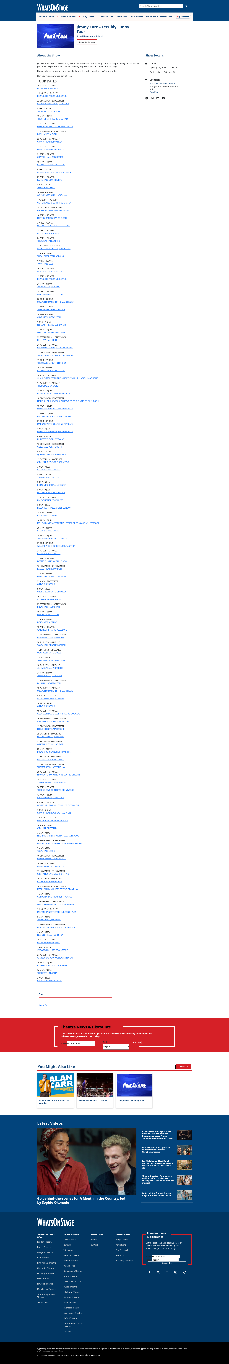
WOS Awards (137, 16)
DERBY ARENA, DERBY (47, 622)
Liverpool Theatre (45, 1283)
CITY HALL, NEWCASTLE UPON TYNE (53, 462)
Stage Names (122, 1239)
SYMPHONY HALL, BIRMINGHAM (51, 782)
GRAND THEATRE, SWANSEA (49, 141)
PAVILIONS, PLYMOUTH (47, 88)
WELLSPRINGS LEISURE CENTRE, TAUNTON (56, 546)
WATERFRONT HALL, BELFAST (50, 744)
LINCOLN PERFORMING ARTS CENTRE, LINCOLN (58, 774)
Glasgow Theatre (45, 1252)
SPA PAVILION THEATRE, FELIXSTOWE (53, 225)
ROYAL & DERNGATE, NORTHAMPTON (54, 752)
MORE (182, 1066)
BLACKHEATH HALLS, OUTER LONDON (54, 508)
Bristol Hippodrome (159, 83)
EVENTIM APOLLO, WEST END (50, 736)
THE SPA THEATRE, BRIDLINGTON (52, 538)
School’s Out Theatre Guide (159, 16)
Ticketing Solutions (124, 1260)
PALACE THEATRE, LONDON (49, 569)
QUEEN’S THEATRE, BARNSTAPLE (51, 454)
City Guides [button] (89, 16)
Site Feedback (122, 1250)
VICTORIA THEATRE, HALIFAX (50, 599)
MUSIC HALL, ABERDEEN (48, 233)
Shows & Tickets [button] (47, 16)
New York (94, 1245)
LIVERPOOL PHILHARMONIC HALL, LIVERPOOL (58, 835)
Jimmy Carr (44, 1005)
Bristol (99, 36)
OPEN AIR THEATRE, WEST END (51, 332)
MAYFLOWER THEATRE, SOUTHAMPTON (55, 408)
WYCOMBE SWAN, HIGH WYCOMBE (53, 210)
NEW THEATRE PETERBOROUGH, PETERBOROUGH (59, 843)
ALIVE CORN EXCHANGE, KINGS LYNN (53, 248)
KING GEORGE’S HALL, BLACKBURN (52, 965)
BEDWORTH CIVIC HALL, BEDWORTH (53, 393)
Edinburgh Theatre (45, 1273)
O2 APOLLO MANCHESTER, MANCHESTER (55, 302)
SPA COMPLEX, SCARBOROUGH (51, 492)
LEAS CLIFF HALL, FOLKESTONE (51, 935)
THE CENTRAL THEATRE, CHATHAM (52, 119)
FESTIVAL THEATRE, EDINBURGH (51, 325)
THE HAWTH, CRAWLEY (47, 973)
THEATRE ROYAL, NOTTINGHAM (51, 767)
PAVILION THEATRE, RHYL (48, 942)
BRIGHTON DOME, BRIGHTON (50, 637)
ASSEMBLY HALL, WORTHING (50, 668)
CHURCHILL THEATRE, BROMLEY (51, 591)
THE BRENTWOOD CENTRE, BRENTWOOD (55, 355)
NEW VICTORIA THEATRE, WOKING (52, 820)
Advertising (121, 1245)
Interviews (68, 1250)
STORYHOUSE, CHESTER (48, 477)
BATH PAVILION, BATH (47, 134)
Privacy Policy (83, 1355)
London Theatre (44, 1242)
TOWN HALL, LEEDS (46, 187)
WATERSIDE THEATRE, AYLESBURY (52, 630)
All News (67, 1331)
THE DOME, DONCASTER (48, 386)
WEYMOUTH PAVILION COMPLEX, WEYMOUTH (58, 805)
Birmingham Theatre (46, 1263)
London (93, 1239)
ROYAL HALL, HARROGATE (48, 607)
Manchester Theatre (46, 1289)
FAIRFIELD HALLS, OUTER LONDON (52, 561)
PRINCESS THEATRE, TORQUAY (50, 439)
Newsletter (122, 16)
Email (64, 1043)
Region (106, 1042)
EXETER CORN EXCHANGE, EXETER (52, 218)
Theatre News (69, 1239)
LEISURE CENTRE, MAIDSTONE (50, 729)
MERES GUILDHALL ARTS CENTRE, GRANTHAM (57, 889)
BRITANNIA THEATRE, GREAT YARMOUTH (55, 347)
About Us (120, 1255)
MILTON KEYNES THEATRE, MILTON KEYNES (56, 912)
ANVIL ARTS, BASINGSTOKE (49, 317)
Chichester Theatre (45, 1268)
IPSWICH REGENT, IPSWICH (49, 980)
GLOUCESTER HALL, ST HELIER (50, 698)
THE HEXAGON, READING (48, 111)
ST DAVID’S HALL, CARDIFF (48, 469)
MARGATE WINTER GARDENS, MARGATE (55, 424)
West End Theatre (71, 1255)
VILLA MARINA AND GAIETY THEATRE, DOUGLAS (58, 713)
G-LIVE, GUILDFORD (46, 584)
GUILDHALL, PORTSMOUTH (49, 271)
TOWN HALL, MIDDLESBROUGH (51, 645)
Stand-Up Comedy (87, 42)
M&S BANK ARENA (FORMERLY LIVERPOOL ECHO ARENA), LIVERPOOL (68, 523)
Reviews (67, 1245)
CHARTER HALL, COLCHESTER (50, 157)
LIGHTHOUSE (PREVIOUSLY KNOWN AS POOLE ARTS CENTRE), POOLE (68, 401)
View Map (154, 92)
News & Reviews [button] (69, 16)
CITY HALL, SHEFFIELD (47, 828)
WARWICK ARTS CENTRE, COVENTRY (53, 103)
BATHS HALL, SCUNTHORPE (49, 180)
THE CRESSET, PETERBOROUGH (51, 256)
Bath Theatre (43, 1257)
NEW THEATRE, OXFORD (48, 614)
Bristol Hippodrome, (86, 36)
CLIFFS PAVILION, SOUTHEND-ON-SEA (54, 172)
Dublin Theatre (44, 1247)
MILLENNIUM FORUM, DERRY (50, 759)
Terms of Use (95, 1355)
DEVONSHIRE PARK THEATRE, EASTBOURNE (56, 927)
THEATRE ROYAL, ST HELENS (49, 675)
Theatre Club (107, 16)
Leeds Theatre (43, 1278)
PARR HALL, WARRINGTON (49, 683)
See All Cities (42, 1302)
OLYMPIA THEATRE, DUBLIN (49, 652)
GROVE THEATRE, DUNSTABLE (50, 797)
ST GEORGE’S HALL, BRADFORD (51, 164)
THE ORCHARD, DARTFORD (49, 919)
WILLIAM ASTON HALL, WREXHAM (52, 195)
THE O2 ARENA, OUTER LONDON (52, 363)
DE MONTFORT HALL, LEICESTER (51, 485)
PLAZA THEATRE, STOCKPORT (50, 500)
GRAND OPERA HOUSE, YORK (50, 294)
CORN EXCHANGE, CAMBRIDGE (51, 866)
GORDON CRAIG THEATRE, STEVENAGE (54, 896)
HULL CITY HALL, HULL (47, 340)
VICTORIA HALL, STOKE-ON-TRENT (52, 950)
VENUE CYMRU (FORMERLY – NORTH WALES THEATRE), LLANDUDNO (67, 378)
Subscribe (136, 1042)
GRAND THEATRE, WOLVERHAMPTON (54, 813)
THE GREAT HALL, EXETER (48, 241)
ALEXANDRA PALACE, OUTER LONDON (54, 416)
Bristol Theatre (70, 1276)
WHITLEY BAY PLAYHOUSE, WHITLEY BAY (55, 957)
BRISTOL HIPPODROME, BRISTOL (52, 96)
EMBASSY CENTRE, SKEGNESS (50, 149)
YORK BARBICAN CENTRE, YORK (51, 660)
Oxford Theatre (70, 1318)
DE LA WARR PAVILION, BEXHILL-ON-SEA (55, 126)
